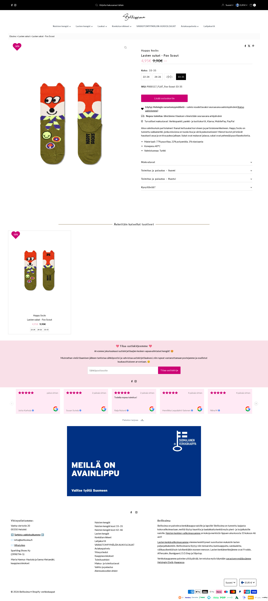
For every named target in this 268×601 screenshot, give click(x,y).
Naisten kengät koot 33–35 (109, 526)
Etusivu (13, 36)
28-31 (169, 76)
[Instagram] (15, 5)
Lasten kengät (83, 26)
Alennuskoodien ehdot (106, 570)
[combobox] (134, 5)
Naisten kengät (61, 26)
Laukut (101, 26)
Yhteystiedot (101, 552)
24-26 (157, 76)
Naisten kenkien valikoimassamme (183, 533)
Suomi (229, 5)
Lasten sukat (24, 36)
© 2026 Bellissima (20, 591)
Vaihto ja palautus (104, 567)
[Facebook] (12, 5)
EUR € (243, 5)
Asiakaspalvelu (189, 26)
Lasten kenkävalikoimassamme (173, 542)
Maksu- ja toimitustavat (107, 563)
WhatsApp (19, 545)
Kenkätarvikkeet (121, 26)
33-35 (181, 76)
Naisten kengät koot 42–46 (109, 529)
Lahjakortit (209, 26)
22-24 (146, 76)
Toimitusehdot (102, 559)
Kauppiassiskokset (104, 555)
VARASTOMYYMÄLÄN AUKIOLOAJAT (156, 26)
